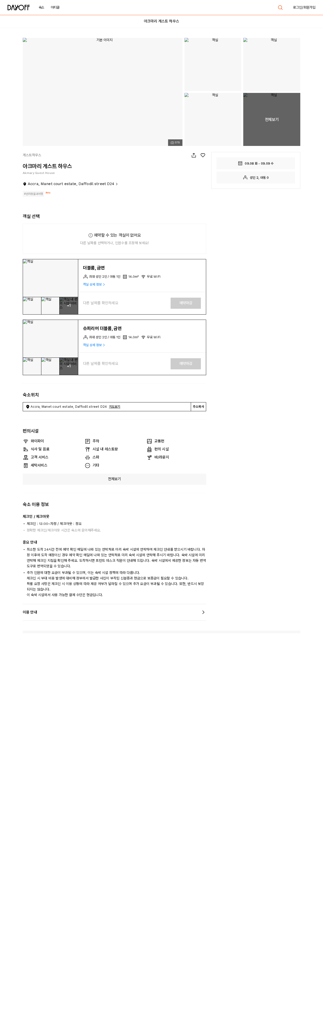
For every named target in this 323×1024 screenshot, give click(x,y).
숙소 (41, 7)
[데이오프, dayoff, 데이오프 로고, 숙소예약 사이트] (19, 7)
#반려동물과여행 (33, 194)
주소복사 (198, 406)
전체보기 (114, 479)
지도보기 (114, 406)
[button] (50, 278)
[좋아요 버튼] (203, 155)
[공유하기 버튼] (194, 155)
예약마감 (185, 303)
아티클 (55, 7)
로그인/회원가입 (304, 7)
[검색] (280, 7)
